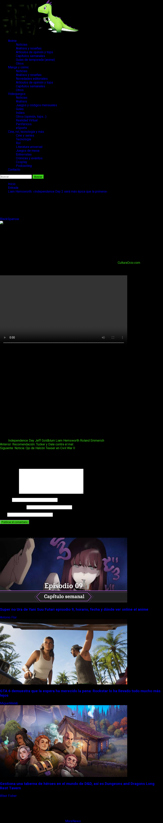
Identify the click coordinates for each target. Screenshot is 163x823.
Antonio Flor (8, 617)
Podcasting (24, 166)
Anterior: (37, 444)
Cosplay (21, 162)
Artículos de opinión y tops (34, 52)
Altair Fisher (8, 796)
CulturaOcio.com (129, 263)
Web (3, 514)
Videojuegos (16, 94)
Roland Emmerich (92, 440)
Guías (20, 109)
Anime (12, 41)
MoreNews (73, 821)
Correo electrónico (13, 507)
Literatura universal (29, 147)
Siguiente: (37, 448)
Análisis (21, 101)
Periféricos (24, 124)
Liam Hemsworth (67, 440)
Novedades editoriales (32, 79)
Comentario (9, 493)
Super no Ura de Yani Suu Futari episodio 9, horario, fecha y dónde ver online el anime (74, 609)
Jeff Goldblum (45, 440)
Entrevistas (24, 154)
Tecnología (23, 139)
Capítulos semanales (30, 56)
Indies (20, 113)
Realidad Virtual (27, 120)
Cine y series (25, 135)
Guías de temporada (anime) (35, 60)
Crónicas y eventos (29, 158)
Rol (18, 143)
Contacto (14, 169)
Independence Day (21, 440)
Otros (20, 63)
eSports (21, 128)
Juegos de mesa (27, 151)
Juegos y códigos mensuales (36, 105)
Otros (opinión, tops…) (31, 116)
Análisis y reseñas (29, 48)
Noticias (21, 44)
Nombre (5, 500)
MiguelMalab (9, 703)
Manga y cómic (18, 67)
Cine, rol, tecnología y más (26, 132)
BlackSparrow (10, 219)
